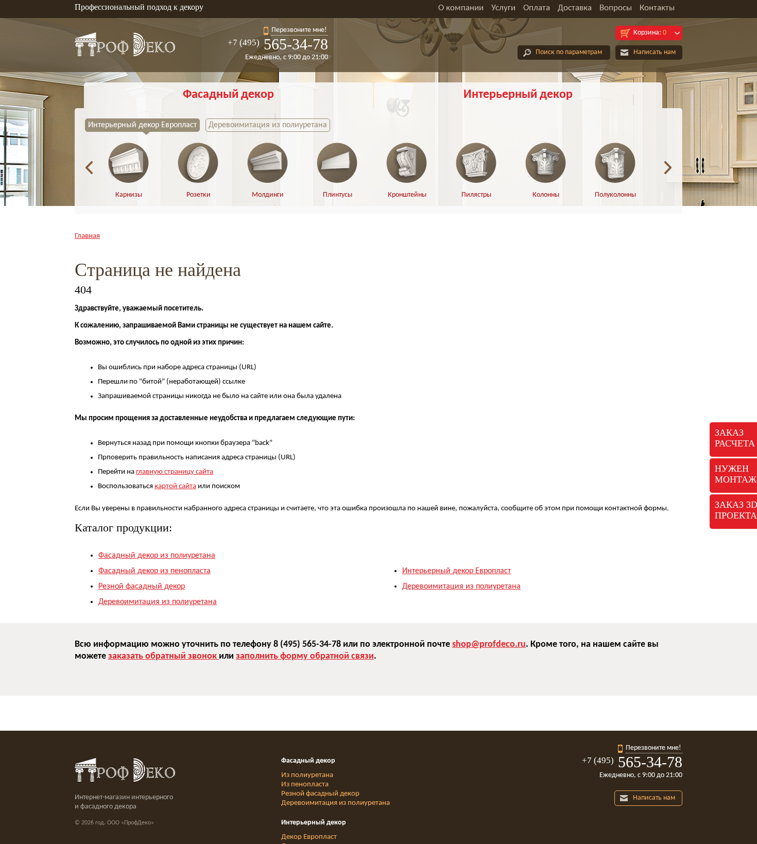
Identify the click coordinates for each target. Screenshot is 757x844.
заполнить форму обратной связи (305, 656)
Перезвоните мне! (299, 30)
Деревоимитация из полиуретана (268, 125)
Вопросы (615, 8)
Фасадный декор (228, 95)
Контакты (657, 8)
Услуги (503, 8)
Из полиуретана (307, 775)
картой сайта (175, 486)
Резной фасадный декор (141, 586)
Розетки (198, 195)
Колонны (545, 195)
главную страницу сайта (174, 472)
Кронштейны (407, 195)
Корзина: (649, 33)
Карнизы (128, 195)
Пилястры (476, 195)
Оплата (536, 8)
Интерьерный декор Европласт (142, 125)
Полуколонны (615, 195)
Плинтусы (337, 195)
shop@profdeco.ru (489, 644)
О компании (461, 8)
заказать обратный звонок (163, 656)
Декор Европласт (309, 837)
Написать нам (654, 52)
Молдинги (268, 195)
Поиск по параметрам (569, 52)
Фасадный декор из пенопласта (154, 571)
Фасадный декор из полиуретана (156, 556)
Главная (87, 236)
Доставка (575, 8)
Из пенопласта (305, 784)
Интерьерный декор (518, 95)
